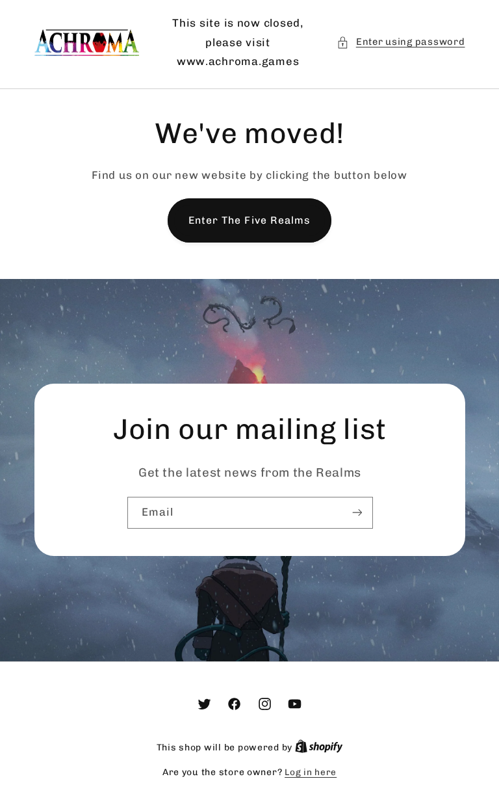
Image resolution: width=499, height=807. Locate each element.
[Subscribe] (357, 513)
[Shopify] (319, 747)
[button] (401, 42)
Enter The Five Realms (249, 220)
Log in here (311, 772)
